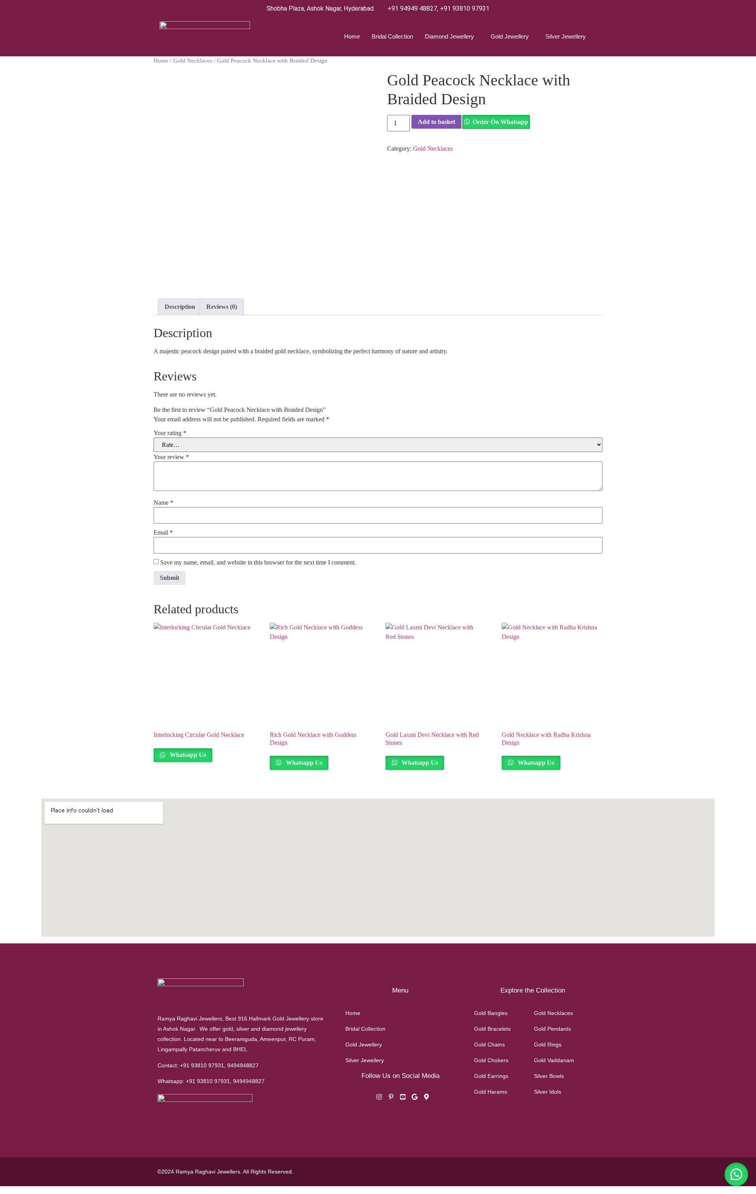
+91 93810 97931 (464, 8)
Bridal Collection (392, 36)
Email (163, 533)
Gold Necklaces (192, 60)
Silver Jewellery (565, 36)
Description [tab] (180, 306)
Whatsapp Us (187, 754)
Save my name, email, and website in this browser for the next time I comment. (258, 562)
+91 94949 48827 (412, 8)
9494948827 (243, 1065)
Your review (171, 457)
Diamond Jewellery (449, 36)
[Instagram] (379, 1097)
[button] (736, 1174)
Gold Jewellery (510, 36)
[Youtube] (403, 1097)
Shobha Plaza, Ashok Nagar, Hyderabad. (321, 8)
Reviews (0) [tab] (221, 306)
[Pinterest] (391, 1097)
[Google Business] (414, 1097)
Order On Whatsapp (500, 121)
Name (163, 503)
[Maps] (426, 1097)
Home (352, 36)
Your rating (170, 433)
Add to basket (436, 121)
